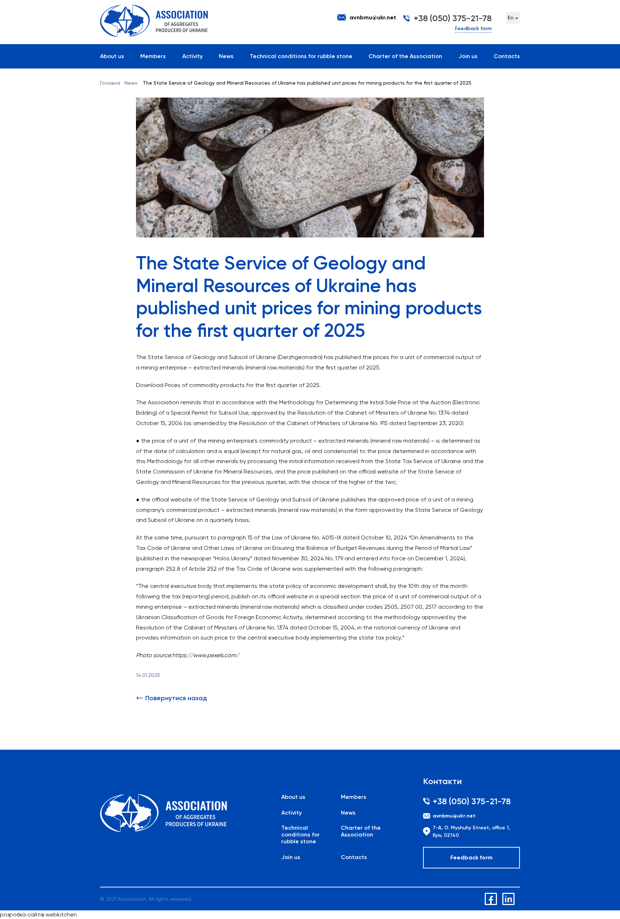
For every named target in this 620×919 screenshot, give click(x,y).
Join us (468, 56)
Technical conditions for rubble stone (301, 56)
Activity (192, 56)
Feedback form (473, 28)
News (226, 56)
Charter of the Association (405, 56)
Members (153, 56)
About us (112, 56)
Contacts (507, 56)
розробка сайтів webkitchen (38, 914)
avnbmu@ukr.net (372, 17)
